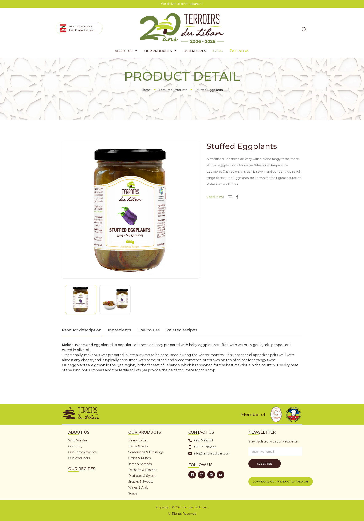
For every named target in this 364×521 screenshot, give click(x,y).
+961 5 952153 (203, 440)
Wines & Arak (138, 487)
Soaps (132, 493)
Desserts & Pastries (142, 470)
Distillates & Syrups (142, 476)
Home (146, 90)
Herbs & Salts (138, 446)
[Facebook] (192, 474)
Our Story (75, 446)
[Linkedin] (211, 474)
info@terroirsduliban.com (212, 453)
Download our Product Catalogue (281, 481)
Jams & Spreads (140, 464)
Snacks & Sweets (140, 482)
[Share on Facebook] (237, 197)
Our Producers (79, 458)
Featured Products (173, 90)
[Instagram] (201, 474)
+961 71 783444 (205, 447)
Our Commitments (82, 452)
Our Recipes (81, 468)
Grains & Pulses (139, 458)
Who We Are (77, 440)
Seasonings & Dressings (145, 452)
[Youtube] (220, 474)
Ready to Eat (138, 440)
